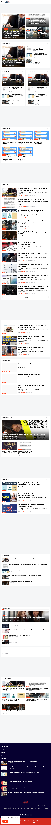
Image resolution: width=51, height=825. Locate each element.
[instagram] (28, 815)
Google (2, 749)
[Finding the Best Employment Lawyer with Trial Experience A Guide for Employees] (5, 626)
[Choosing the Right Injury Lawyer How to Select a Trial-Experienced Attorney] (5, 560)
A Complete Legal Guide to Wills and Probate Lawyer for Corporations (31, 337)
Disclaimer (29, 820)
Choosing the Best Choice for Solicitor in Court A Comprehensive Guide (40, 142)
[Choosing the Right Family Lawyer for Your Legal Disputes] (5, 583)
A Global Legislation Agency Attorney (29, 374)
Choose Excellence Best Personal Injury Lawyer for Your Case (20, 781)
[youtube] (25, 815)
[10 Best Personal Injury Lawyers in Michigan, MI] (4, 788)
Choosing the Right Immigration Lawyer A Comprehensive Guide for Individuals (40, 54)
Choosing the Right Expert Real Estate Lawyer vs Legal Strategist (32, 254)
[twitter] (23, 815)
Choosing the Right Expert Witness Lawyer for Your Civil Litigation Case (33, 243)
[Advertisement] (24, 8)
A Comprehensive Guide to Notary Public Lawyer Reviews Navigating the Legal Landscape (26, 792)
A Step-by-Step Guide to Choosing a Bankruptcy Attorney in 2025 (9, 452)
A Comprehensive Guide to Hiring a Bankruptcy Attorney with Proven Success (25, 452)
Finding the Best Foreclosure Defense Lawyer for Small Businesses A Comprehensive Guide (27, 629)
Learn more (9, 818)
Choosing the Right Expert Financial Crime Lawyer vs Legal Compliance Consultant (33, 276)
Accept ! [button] (5, 821)
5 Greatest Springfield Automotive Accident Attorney (31, 386)
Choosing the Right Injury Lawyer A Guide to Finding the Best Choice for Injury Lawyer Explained (40, 48)
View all (47, 43)
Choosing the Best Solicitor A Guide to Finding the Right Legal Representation (9, 142)
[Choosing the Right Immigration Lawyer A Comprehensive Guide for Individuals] (29, 55)
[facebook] (20, 815)
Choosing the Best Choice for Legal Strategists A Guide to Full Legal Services (32, 326)
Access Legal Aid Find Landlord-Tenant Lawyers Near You (20, 635)
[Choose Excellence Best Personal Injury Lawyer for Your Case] (4, 783)
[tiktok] (31, 815)
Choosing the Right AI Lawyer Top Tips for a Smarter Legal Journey (31, 505)
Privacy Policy (35, 820)
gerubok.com (34, 822)
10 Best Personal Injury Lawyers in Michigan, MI (17, 787)
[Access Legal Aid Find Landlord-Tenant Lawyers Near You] (5, 637)
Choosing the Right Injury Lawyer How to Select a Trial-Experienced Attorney (32, 189)
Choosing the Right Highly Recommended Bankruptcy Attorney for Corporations (40, 61)
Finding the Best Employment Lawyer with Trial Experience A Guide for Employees (25, 624)
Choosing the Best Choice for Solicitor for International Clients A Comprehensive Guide (9, 158)
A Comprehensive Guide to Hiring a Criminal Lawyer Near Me (21, 640)
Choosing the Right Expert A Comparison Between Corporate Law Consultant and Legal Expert (33, 287)
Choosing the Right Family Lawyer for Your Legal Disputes (32, 232)
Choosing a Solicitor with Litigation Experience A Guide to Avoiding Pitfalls (25, 158)
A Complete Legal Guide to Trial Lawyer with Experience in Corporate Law (31, 348)
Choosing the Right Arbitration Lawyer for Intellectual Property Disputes (30, 494)
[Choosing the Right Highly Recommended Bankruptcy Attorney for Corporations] (29, 61)
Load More (25, 297)
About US (24, 820)
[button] (1, 2)
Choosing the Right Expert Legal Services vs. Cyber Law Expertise (33, 265)
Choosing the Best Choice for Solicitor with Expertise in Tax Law (25, 141)
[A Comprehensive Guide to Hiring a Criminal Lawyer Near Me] (5, 642)
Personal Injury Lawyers (6, 805)
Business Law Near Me (24, 364)
